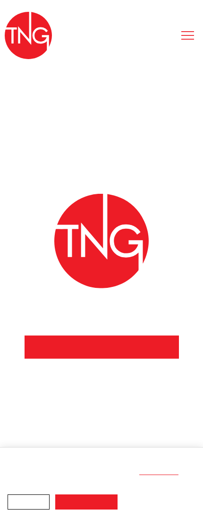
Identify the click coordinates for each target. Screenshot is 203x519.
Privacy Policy (160, 472)
